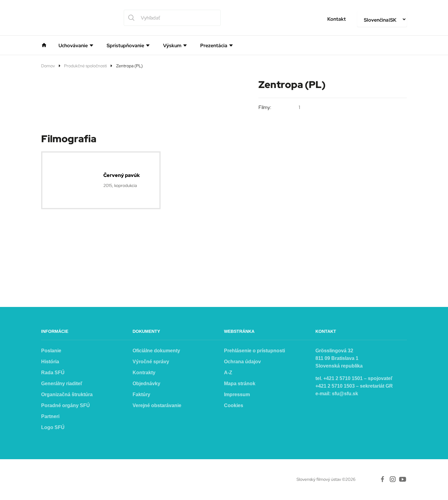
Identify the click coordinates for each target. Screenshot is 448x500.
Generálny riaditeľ (61, 383)
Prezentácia (213, 46)
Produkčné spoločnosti (85, 66)
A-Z (228, 372)
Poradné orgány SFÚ (65, 405)
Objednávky (146, 383)
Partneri (50, 416)
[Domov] (44, 44)
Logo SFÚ (53, 427)
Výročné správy (151, 361)
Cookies (233, 405)
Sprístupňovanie (125, 46)
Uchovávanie (73, 46)
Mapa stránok (239, 383)
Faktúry (141, 394)
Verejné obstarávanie (157, 405)
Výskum (172, 46)
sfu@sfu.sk (345, 393)
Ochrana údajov (242, 361)
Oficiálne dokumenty (156, 350)
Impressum (237, 394)
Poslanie (51, 350)
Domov (48, 66)
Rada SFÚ (53, 372)
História (50, 361)
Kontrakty (144, 372)
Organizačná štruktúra (67, 394)
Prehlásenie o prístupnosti (254, 350)
